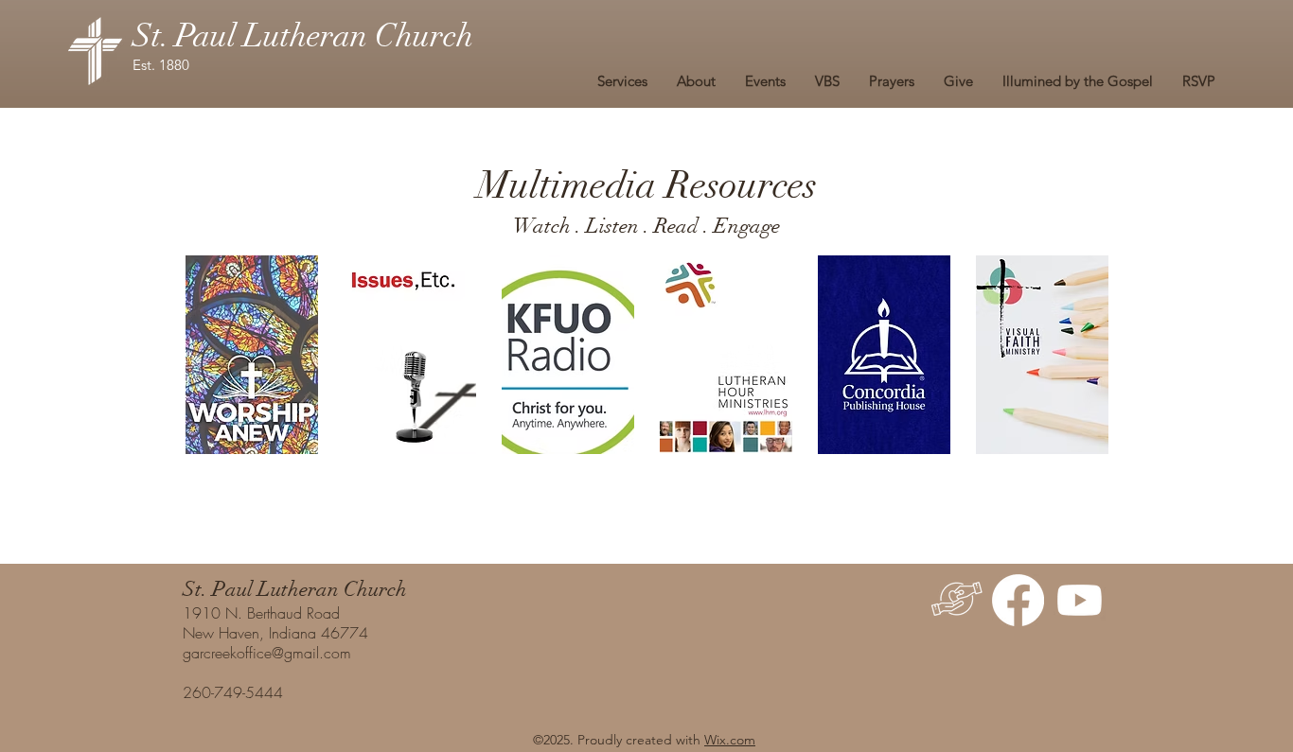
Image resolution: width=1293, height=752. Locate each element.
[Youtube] (1080, 600)
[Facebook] (1018, 600)
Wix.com (729, 739)
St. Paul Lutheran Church (303, 36)
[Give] (956, 600)
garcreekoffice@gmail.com (267, 652)
